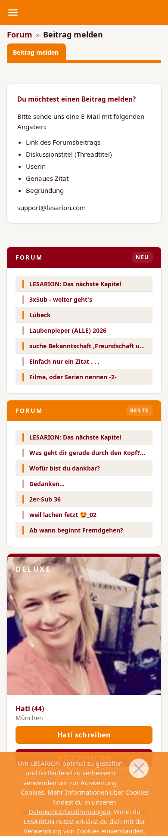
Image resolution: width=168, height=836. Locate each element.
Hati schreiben (84, 735)
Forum (19, 34)
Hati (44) (30, 708)
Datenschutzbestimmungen (69, 811)
